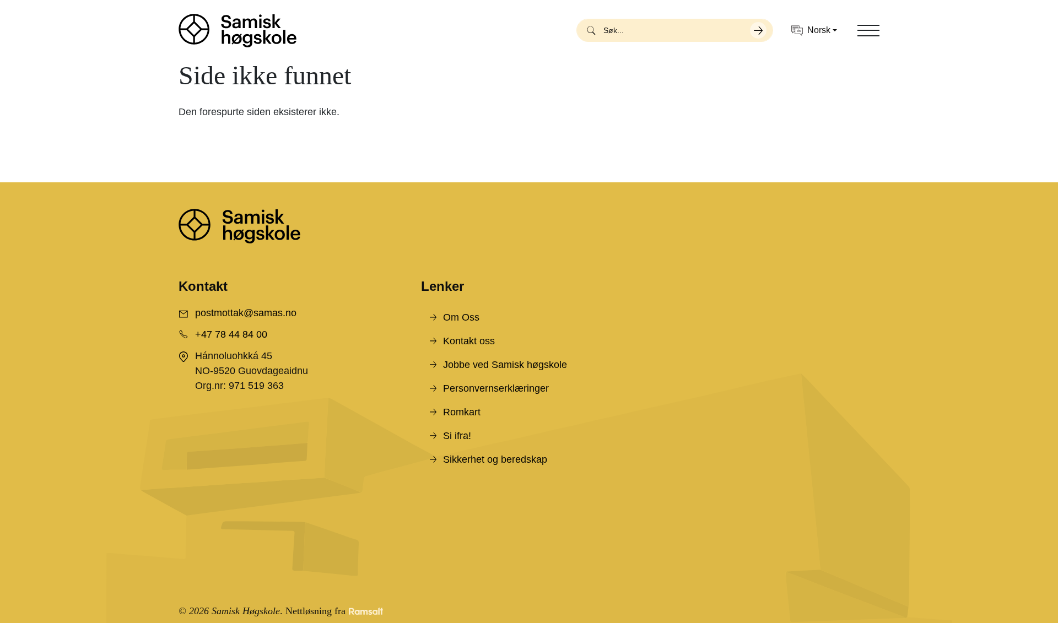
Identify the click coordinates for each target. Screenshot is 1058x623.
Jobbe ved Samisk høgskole (505, 364)
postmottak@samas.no (245, 312)
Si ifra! (457, 435)
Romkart (462, 412)
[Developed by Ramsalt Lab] (366, 611)
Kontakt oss (469, 340)
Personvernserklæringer (496, 388)
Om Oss (461, 317)
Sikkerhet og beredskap (495, 459)
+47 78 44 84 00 (231, 334)
